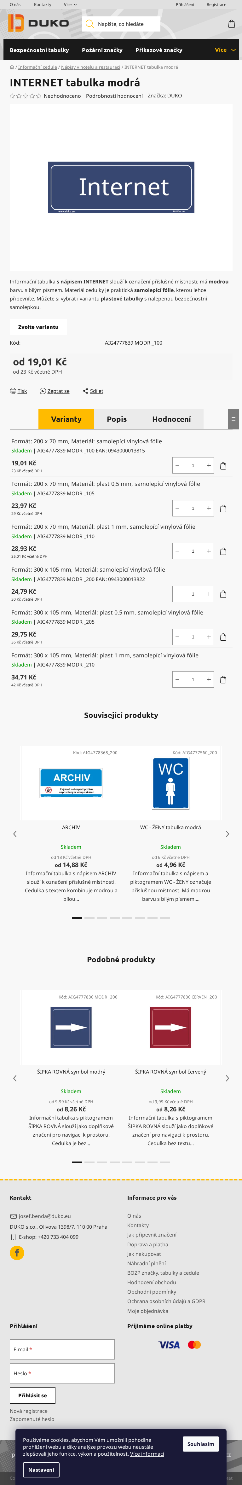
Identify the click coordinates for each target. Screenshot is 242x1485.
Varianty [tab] (66, 419)
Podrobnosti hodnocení (114, 95)
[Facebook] (17, 1253)
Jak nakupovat (144, 1253)
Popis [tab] (117, 419)
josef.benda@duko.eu (45, 1216)
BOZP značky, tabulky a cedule (163, 1272)
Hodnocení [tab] (171, 419)
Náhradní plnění (146, 1263)
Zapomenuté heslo (32, 1419)
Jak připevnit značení (151, 1234)
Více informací (147, 1453)
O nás (15, 4)
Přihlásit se (32, 1395)
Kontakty (42, 4)
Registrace (216, 4)
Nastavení (41, 1469)
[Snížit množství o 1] (177, 465)
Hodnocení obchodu (151, 1282)
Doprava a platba (147, 1244)
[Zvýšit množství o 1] (209, 465)
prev (15, 834)
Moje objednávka (147, 1310)
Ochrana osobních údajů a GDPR (166, 1301)
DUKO (174, 95)
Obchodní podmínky (151, 1291)
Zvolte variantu (38, 326)
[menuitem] (39, 50)
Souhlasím (200, 1444)
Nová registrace (29, 1410)
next (227, 834)
